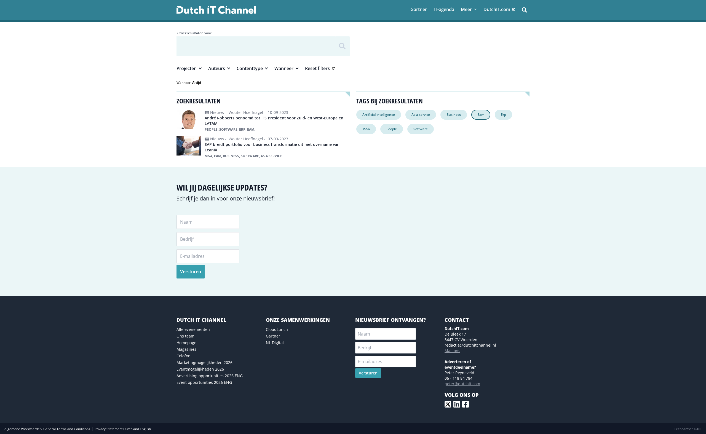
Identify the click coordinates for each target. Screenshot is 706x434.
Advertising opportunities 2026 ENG (209, 375)
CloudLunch (277, 329)
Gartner (273, 336)
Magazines (186, 349)
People (391, 129)
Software (420, 129)
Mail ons (452, 350)
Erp (503, 114)
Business (453, 114)
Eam (480, 114)
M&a (366, 129)
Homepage (186, 342)
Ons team (185, 336)
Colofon (183, 355)
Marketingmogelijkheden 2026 (204, 362)
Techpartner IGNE (688, 429)
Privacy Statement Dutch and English (123, 429)
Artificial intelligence (378, 114)
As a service (420, 114)
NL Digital (275, 342)
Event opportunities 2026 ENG (204, 382)
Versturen (190, 272)
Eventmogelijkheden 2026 (200, 369)
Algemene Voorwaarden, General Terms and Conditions (47, 429)
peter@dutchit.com (462, 383)
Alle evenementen (193, 329)
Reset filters (317, 68)
